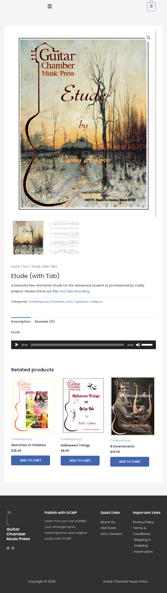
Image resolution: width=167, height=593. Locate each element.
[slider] (148, 344)
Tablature (81, 302)
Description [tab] (21, 321)
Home (15, 267)
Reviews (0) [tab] (45, 321)
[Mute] (138, 345)
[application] (83, 344)
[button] (49, 6)
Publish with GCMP (61, 512)
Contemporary (39, 302)
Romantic (58, 302)
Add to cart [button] (30, 460)
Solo (26, 267)
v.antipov (95, 302)
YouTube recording (74, 291)
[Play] (17, 345)
